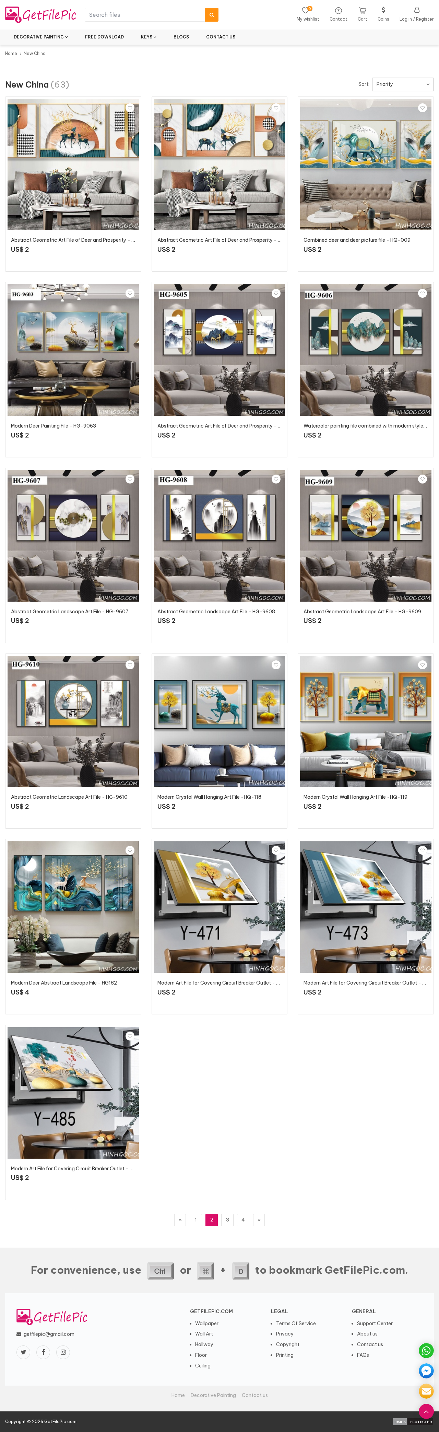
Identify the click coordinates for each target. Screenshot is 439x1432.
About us (367, 1334)
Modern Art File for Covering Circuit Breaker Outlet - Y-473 (371, 983)
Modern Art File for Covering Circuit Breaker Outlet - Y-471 (223, 983)
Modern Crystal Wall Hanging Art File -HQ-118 (209, 797)
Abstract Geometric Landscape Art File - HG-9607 (70, 612)
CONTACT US (220, 36)
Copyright (287, 1344)
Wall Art (204, 1334)
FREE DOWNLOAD (104, 36)
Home (11, 53)
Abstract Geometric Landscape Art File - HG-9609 (362, 612)
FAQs (363, 1355)
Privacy (285, 1334)
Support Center (375, 1323)
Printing (285, 1355)
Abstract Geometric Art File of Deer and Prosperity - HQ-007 (81, 240)
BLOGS (181, 36)
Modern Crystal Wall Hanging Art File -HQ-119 (355, 797)
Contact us (370, 1344)
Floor (201, 1355)
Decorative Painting (213, 1395)
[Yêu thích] (130, 107)
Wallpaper (206, 1323)
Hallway (204, 1344)
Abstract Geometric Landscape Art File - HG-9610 (69, 797)
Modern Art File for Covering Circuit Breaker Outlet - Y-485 (78, 1169)
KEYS (146, 36)
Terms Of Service (296, 1323)
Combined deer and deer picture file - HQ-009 (357, 240)
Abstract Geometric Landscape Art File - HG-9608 (216, 612)
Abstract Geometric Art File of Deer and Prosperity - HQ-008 (227, 240)
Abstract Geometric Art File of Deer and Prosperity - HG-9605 (228, 426)
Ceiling (203, 1366)
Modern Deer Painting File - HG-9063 (53, 426)
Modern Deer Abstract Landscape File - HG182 (64, 983)
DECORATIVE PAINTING (39, 36)
